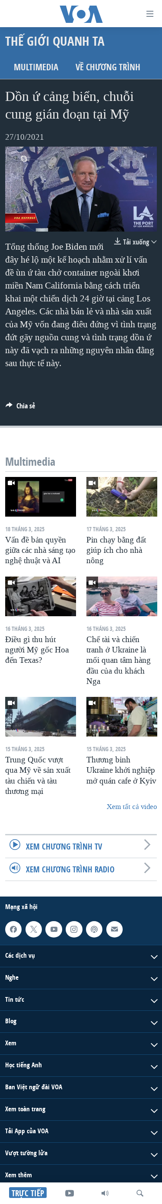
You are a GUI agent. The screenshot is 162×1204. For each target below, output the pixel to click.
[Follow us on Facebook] (13, 929)
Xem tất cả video (132, 807)
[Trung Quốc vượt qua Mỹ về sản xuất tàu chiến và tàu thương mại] (40, 717)
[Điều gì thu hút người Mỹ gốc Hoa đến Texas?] (40, 596)
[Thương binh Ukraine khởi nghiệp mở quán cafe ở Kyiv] (121, 717)
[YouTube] (69, 1193)
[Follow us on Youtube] (53, 929)
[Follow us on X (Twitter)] (33, 929)
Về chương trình (108, 67)
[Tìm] (140, 1193)
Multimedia (36, 67)
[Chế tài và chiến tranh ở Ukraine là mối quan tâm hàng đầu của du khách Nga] (121, 596)
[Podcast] (94, 929)
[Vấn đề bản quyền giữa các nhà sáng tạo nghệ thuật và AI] (40, 497)
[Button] (20, 408)
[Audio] (105, 1193)
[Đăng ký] (114, 929)
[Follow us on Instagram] (74, 929)
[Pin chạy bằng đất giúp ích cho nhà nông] (121, 497)
